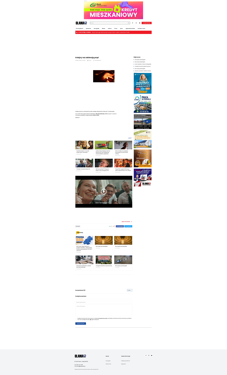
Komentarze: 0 (98, 60)
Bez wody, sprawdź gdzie (140, 61)
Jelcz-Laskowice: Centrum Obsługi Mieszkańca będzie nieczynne (143, 64)
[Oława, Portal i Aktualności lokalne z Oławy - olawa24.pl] (81, 23)
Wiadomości (108, 364)
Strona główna (79, 28)
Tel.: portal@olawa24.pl (79, 366)
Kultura (109, 28)
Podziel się (129, 226)
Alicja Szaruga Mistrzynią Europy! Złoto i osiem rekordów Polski (110, 32)
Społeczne (88, 28)
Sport (121, 28)
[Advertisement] (113, 45)
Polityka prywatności (125, 360)
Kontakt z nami (141, 28)
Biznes (103, 28)
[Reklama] (113, 10)
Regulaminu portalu (103, 318)
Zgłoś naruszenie (126, 221)
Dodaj (129, 290)
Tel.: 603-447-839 (78, 364)
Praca (115, 28)
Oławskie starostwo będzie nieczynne (143, 66)
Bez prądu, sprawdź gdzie (140, 59)
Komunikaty (78, 226)
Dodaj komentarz (80, 323)
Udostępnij (120, 226)
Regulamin (123, 364)
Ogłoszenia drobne (130, 28)
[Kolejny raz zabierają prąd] (103, 76)
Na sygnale (96, 28)
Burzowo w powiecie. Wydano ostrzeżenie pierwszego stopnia (143, 70)
